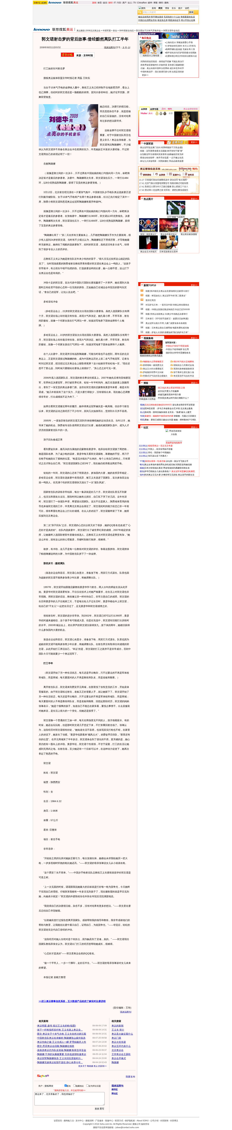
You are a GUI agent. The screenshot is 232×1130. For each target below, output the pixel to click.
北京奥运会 (117, 1050)
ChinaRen (142, 3)
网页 (160, 8)
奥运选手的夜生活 (186, 475)
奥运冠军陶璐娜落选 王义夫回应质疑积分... (60, 1058)
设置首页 (58, 1120)
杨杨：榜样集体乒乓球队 (185, 420)
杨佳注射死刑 (144, 17)
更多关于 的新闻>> (92, 1066)
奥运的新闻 (117, 1025)
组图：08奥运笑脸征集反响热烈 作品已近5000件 (168, 309)
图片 (180, 8)
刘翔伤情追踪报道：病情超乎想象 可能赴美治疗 (162, 61)
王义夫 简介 (118, 1029)
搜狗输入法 (69, 1120)
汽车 (119, 3)
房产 (124, 3)
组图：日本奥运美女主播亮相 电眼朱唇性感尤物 (167, 328)
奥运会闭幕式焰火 (168, 234)
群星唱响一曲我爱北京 (153, 365)
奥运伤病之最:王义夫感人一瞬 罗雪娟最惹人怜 (61, 1042)
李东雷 (161, 398)
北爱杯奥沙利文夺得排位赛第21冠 (181, 56)
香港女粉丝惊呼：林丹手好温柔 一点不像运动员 (161, 158)
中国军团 (107, 30)
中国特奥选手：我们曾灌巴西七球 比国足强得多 (162, 72)
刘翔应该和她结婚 (183, 464)
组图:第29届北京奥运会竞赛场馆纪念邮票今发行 (167, 291)
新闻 (94, 3)
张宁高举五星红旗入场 (184, 372)
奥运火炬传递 (119, 1042)
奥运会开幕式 (119, 1058)
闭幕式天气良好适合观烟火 (155, 376)
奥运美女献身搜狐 (189, 234)
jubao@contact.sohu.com (127, 1127)
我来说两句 (110, 47)
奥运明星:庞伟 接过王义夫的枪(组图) (56, 1025)
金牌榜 (144, 109)
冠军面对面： (171, 342)
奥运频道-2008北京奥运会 (88, 30)
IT (115, 3)
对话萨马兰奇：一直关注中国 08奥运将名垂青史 (167, 305)
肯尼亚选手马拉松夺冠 (184, 376)
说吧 (187, 8)
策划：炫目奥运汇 (148, 234)
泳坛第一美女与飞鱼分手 (177, 461)
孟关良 (161, 391)
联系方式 (119, 1120)
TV (134, 3)
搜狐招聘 (89, 1120)
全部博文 (174, 1120)
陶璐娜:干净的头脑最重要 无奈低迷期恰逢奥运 (61, 1054)
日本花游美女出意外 (168, 251)
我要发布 (130, 1076)
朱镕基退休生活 (188, 17)
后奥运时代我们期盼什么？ (177, 398)
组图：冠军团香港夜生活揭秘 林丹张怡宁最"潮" (161, 151)
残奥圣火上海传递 (151, 55)
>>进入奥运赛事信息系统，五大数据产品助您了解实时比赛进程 (72, 1001)
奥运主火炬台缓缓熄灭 (153, 369)
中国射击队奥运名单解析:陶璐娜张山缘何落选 (61, 1038)
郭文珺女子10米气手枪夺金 (148, 30)
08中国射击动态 (126, 30)
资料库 (191, 175)
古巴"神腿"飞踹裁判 (176, 217)
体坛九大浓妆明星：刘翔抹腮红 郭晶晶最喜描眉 (161, 161)
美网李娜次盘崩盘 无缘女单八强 (180, 49)
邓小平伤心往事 (188, 20)
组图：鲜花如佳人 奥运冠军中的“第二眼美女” (166, 295)
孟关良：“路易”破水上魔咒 (179, 412)
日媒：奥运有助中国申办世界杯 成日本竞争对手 (162, 68)
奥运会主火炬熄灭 (148, 251)
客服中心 (109, 1120)
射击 (115, 30)
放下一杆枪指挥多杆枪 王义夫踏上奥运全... (60, 1029)
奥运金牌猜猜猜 (190, 109)
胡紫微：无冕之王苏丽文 (185, 416)
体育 (100, 3)
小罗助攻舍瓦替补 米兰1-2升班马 (181, 46)
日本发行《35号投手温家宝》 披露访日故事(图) (167, 318)
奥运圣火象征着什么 (122, 1033)
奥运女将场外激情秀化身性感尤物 (159, 464)
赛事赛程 (147, 175)
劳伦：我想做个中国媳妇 (159, 452)
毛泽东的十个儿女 (172, 17)
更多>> (145, 75)
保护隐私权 (130, 1120)
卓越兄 (161, 394)
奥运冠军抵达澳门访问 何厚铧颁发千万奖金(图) (161, 147)
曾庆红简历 (151, 300)
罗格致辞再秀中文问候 (153, 372)
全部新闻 (164, 1120)
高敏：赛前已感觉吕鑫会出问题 (159, 420)
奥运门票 (116, 1038)
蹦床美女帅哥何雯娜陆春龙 (178, 353)
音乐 (174, 8)
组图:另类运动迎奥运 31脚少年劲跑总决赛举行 (167, 314)
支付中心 (80, 1120)
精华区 (115, 1089)
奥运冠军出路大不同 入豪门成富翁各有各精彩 (166, 323)
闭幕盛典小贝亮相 (147, 399)
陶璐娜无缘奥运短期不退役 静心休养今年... (60, 1062)
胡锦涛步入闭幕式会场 (184, 365)
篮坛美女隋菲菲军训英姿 (183, 405)
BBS (161, 3)
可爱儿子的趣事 (172, 391)
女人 (130, 3)
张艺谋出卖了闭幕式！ (158, 456)
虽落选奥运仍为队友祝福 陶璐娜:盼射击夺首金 (61, 1050)
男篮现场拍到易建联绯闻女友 (176, 468)
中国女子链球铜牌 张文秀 (177, 349)
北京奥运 (143, 446)
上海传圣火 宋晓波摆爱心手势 (179, 42)
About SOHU (143, 1120)
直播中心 (177, 175)
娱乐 (105, 3)
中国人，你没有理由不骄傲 (160, 449)
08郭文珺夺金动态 (171, 30)
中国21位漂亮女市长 (147, 20)
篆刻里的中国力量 (173, 394)
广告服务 (99, 1120)
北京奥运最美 (186, 408)
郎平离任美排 (157, 17)
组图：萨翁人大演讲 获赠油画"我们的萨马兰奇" (167, 332)
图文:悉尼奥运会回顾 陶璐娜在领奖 (55, 1046)
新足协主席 (162, 20)
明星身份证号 (174, 20)
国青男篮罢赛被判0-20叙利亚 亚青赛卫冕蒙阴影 (162, 65)
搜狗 (166, 3)
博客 (156, 3)
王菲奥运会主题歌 (121, 1054)
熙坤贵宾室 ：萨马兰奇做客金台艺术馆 (162, 408)
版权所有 (145, 1124)
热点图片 (148, 199)
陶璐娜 (115, 1062)
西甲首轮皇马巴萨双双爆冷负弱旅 (181, 52)
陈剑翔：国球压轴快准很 (156, 412)
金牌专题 (154, 109)
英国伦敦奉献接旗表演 (184, 369)
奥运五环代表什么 (121, 1046)
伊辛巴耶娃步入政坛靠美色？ (157, 471)
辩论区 (115, 1093)
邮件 (150, 3)
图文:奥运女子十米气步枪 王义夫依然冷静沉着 (61, 1033)
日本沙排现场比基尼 (153, 468)
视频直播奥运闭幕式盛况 (151, 355)
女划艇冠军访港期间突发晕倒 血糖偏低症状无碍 (161, 154)
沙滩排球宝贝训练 (169, 475)
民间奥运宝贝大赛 (152, 475)
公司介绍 (154, 1120)
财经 (111, 3)
